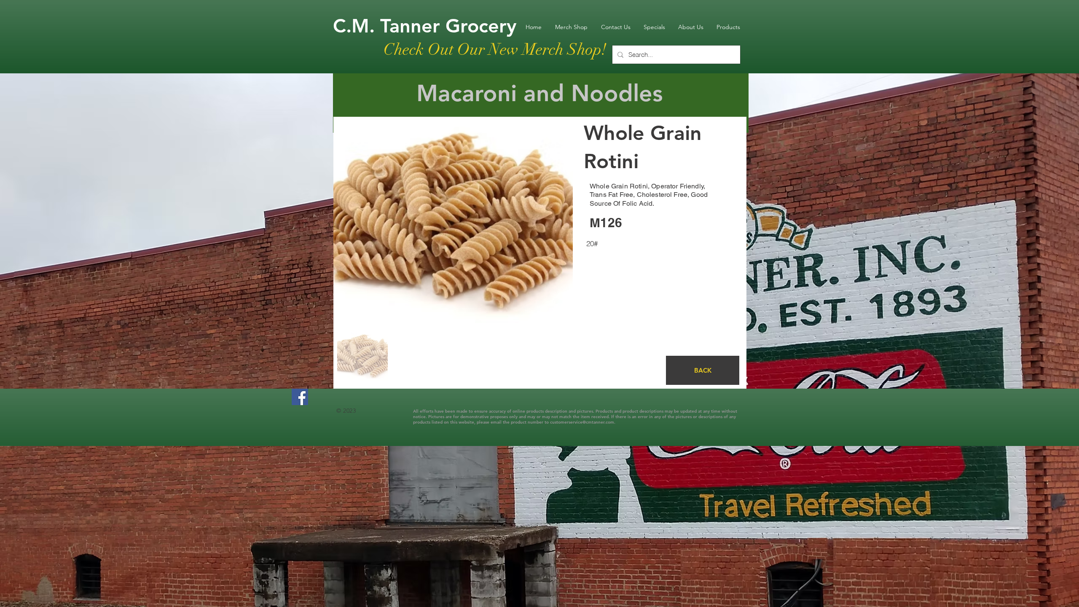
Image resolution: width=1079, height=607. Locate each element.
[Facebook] (300, 397)
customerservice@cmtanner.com (582, 422)
